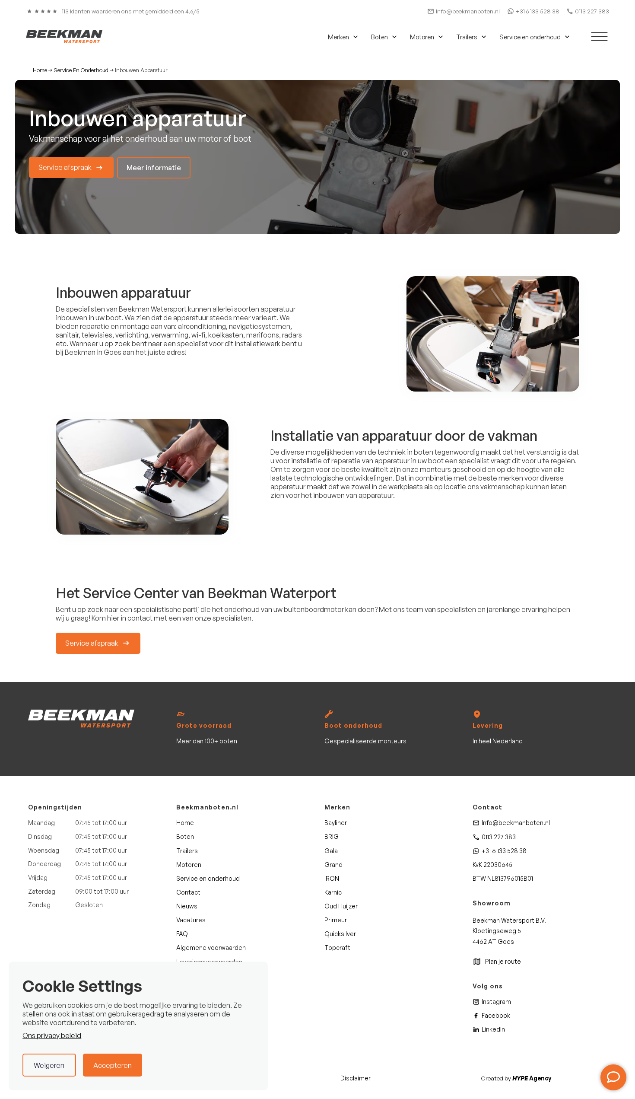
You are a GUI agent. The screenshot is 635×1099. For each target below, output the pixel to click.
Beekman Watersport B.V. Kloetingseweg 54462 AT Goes (509, 931)
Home (40, 70)
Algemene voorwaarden (211, 947)
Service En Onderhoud (81, 70)
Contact (188, 892)
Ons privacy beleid (51, 1035)
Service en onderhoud (208, 878)
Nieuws (186, 906)
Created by (516, 1078)
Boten (185, 836)
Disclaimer (355, 1078)
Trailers (187, 850)
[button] (342, 36)
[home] (64, 36)
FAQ (182, 933)
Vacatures (191, 920)
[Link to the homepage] (81, 718)
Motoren (188, 864)
